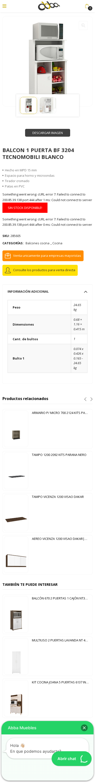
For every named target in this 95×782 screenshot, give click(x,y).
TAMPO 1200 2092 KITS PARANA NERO (59, 455)
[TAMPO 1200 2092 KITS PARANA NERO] (16, 470)
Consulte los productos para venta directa (44, 270)
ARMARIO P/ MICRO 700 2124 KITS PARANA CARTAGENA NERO (61, 413)
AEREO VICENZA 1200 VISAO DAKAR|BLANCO (61, 538)
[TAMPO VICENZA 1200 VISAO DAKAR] (16, 512)
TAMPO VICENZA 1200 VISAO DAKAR (58, 496)
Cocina (57, 243)
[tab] (47, 291)
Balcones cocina (37, 243)
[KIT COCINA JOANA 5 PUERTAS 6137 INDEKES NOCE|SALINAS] (16, 698)
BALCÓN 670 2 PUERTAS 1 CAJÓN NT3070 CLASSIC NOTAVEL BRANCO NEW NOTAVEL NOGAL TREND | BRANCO (61, 598)
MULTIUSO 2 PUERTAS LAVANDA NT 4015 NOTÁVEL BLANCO (61, 640)
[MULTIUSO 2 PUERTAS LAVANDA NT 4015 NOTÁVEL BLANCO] (16, 656)
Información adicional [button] (28, 291)
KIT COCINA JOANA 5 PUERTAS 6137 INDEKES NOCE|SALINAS (61, 682)
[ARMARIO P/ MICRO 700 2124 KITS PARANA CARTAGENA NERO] (16, 428)
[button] (87, 6)
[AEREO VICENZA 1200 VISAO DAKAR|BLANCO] (16, 554)
